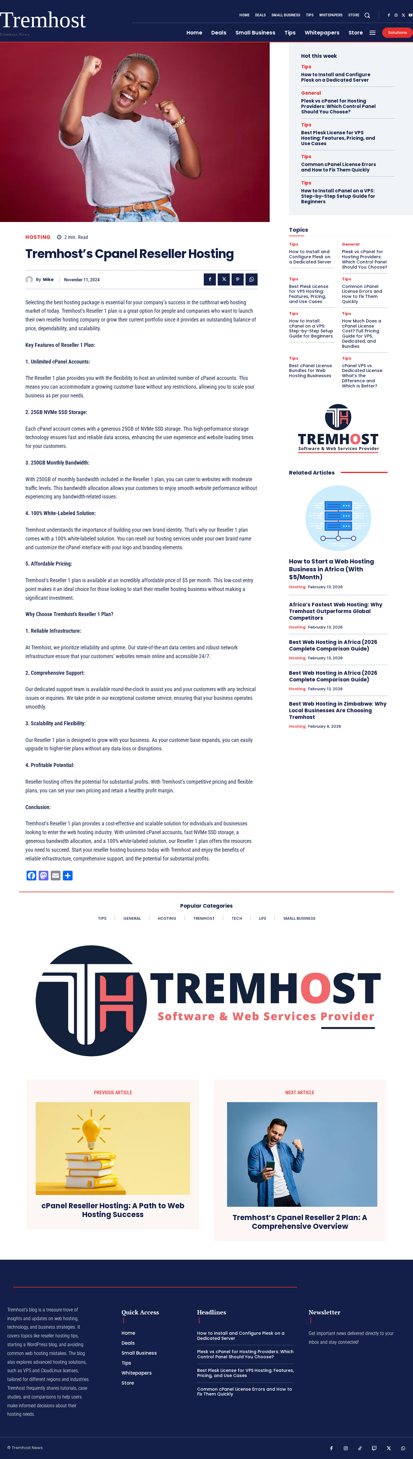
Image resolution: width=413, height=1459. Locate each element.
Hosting (38, 237)
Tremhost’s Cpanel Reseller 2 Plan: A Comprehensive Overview (300, 1222)
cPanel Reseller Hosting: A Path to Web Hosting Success (112, 1210)
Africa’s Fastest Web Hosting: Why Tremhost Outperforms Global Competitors (335, 611)
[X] (403, 15)
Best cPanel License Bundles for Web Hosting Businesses (310, 371)
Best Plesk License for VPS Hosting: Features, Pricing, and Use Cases (338, 138)
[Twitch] (374, 1448)
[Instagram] (396, 15)
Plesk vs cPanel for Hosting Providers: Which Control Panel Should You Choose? (338, 106)
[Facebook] (388, 15)
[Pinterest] (238, 279)
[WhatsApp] (252, 279)
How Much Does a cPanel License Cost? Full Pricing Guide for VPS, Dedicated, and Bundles (361, 333)
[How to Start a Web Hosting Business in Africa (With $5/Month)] (338, 516)
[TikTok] (360, 1448)
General (311, 93)
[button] (367, 15)
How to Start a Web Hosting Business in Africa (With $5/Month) (331, 569)
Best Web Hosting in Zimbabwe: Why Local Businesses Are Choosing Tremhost (338, 710)
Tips (306, 66)
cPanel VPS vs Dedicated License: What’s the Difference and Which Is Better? (362, 376)
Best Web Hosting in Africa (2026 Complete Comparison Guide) (333, 645)
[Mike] (30, 279)
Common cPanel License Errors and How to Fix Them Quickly (338, 167)
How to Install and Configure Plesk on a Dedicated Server (335, 77)
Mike (48, 279)
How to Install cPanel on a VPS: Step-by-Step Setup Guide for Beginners (338, 196)
